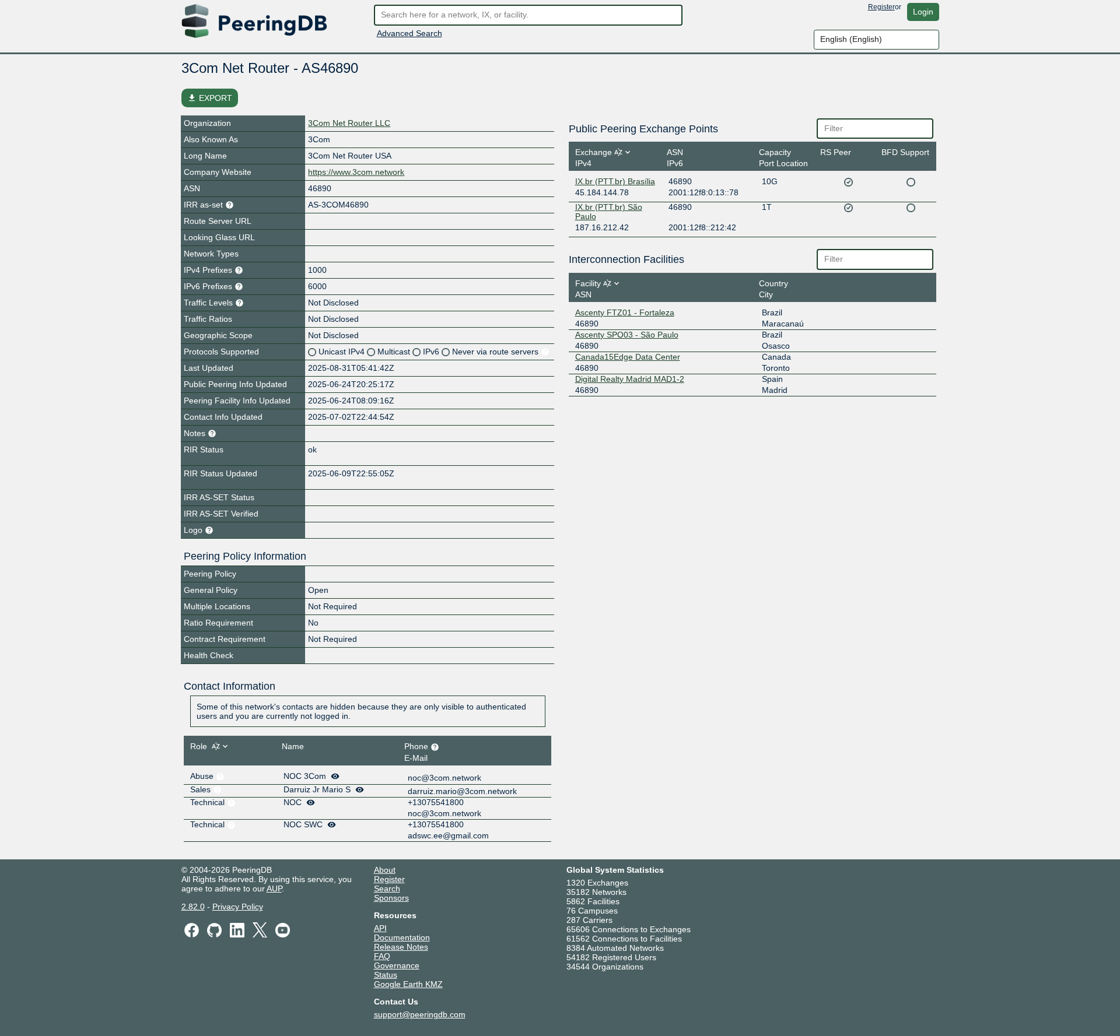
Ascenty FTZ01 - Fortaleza (624, 312)
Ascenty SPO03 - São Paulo (626, 334)
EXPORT (209, 98)
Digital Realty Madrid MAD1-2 (629, 379)
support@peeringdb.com (420, 1014)
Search (387, 888)
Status (385, 974)
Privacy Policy (237, 906)
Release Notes (401, 946)
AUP (274, 888)
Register (881, 7)
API (380, 928)
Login (923, 11)
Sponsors (391, 897)
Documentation (402, 937)
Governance (396, 965)
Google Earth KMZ (408, 984)
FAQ (382, 956)
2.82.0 (193, 906)
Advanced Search (409, 33)
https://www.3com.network (356, 172)
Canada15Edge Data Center (627, 356)
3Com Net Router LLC (349, 123)
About (385, 870)
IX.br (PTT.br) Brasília (615, 181)
